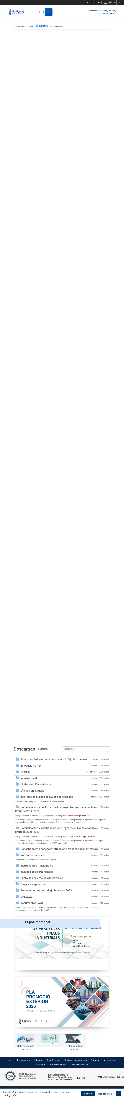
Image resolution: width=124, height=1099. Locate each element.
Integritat (38, 1060)
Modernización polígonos (36, 784)
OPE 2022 (26, 896)
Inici (31, 26)
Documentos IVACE (32, 903)
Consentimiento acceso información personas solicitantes (56, 848)
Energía (25, 771)
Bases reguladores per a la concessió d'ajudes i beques (54, 759)
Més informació (106, 1094)
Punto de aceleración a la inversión (41, 878)
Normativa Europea (32, 855)
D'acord (88, 1093)
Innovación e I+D (30, 765)
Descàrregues (53, 1060)
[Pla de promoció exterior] (64, 1002)
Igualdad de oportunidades (36, 871)
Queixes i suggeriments (75, 1060)
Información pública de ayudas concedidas (46, 796)
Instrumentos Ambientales (36, 865)
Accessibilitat (109, 1060)
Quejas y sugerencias (33, 884)
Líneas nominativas (32, 790)
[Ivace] (41, 12)
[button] (119, 2)
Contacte (95, 1060)
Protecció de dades (58, 1064)
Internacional (28, 778)
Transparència (24, 1060)
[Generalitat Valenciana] (17, 12)
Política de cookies (79, 1064)
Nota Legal (40, 1064)
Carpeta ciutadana (103, 3)
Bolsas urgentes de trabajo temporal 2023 (46, 890)
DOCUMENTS (42, 26)
